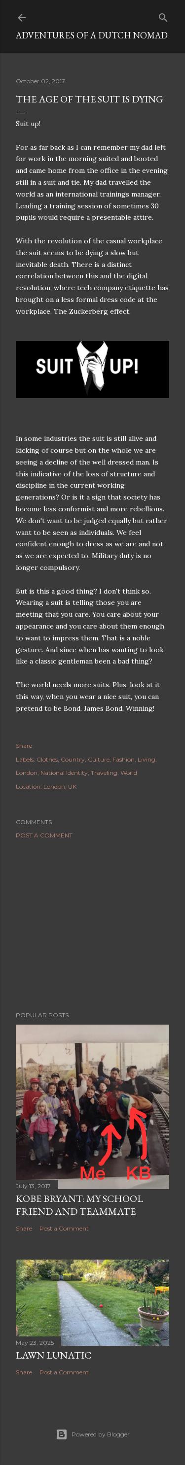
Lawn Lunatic (53, 1355)
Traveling (104, 772)
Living (146, 759)
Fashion (123, 759)
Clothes (47, 759)
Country (73, 759)
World (128, 772)
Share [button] (24, 745)
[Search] (163, 15)
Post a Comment (44, 835)
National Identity (64, 772)
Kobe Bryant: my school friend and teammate (79, 1205)
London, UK (59, 786)
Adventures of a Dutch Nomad (92, 35)
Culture (99, 759)
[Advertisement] (92, 925)
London (26, 772)
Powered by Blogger (101, 1434)
